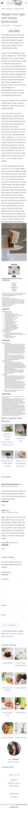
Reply (3, 505)
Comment (5, 579)
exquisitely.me (13, 542)
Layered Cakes (19, 9)
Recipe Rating (6, 572)
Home (3, 9)
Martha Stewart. (5, 397)
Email (3, 615)
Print (14, 276)
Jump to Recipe (14, 31)
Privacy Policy (14, 783)
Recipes (9, 9)
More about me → (14, 762)
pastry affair (9, 168)
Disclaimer (14, 786)
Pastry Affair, (13, 396)
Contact (14, 797)
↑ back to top (14, 775)
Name (4, 605)
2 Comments (17, 25)
